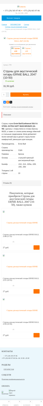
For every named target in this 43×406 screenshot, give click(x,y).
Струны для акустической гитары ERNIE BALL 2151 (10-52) (21, 279)
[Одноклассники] (7, 102)
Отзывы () (7, 183)
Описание (7, 115)
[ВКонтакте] (4, 102)
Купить (26, 95)
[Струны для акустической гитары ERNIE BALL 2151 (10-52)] (21, 265)
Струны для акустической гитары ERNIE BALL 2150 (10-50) (21, 323)
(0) (13, 242)
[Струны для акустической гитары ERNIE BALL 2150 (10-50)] (21, 309)
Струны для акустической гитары (22, 107)
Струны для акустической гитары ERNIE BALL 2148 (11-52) (21, 235)
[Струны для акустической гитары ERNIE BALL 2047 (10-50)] (21, 40)
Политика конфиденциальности (13, 379)
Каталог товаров (13, 18)
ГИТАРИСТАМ (9, 369)
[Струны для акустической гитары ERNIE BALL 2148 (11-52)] (21, 221)
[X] (10, 102)
